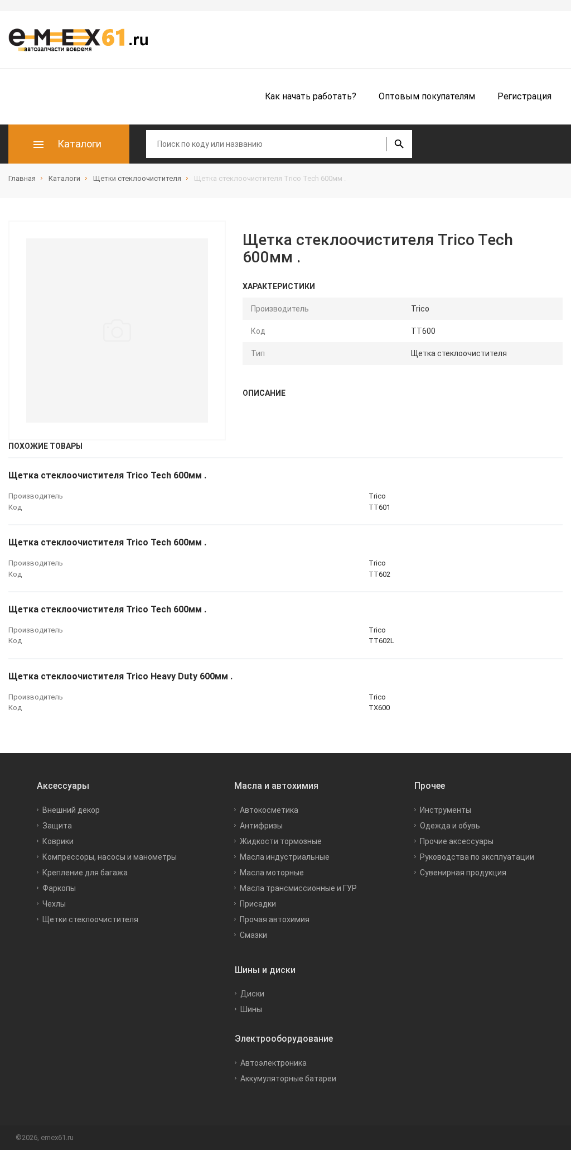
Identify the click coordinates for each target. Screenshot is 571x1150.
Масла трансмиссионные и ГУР (298, 888)
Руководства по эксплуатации (477, 856)
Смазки (253, 935)
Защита (57, 825)
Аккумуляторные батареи (288, 1078)
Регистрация (524, 96)
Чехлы (54, 903)
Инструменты (445, 810)
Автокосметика (269, 810)
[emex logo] (83, 39)
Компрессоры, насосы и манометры (109, 856)
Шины (251, 1009)
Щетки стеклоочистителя (90, 919)
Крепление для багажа (85, 872)
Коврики (58, 841)
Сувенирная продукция (463, 872)
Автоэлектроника (273, 1062)
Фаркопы (59, 888)
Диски (252, 993)
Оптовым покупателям (427, 96)
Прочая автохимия (274, 919)
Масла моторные (272, 872)
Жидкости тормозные (281, 841)
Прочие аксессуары (456, 841)
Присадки (258, 903)
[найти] (399, 144)
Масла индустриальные (285, 856)
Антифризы (261, 825)
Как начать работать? (310, 96)
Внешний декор (71, 810)
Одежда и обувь (450, 825)
